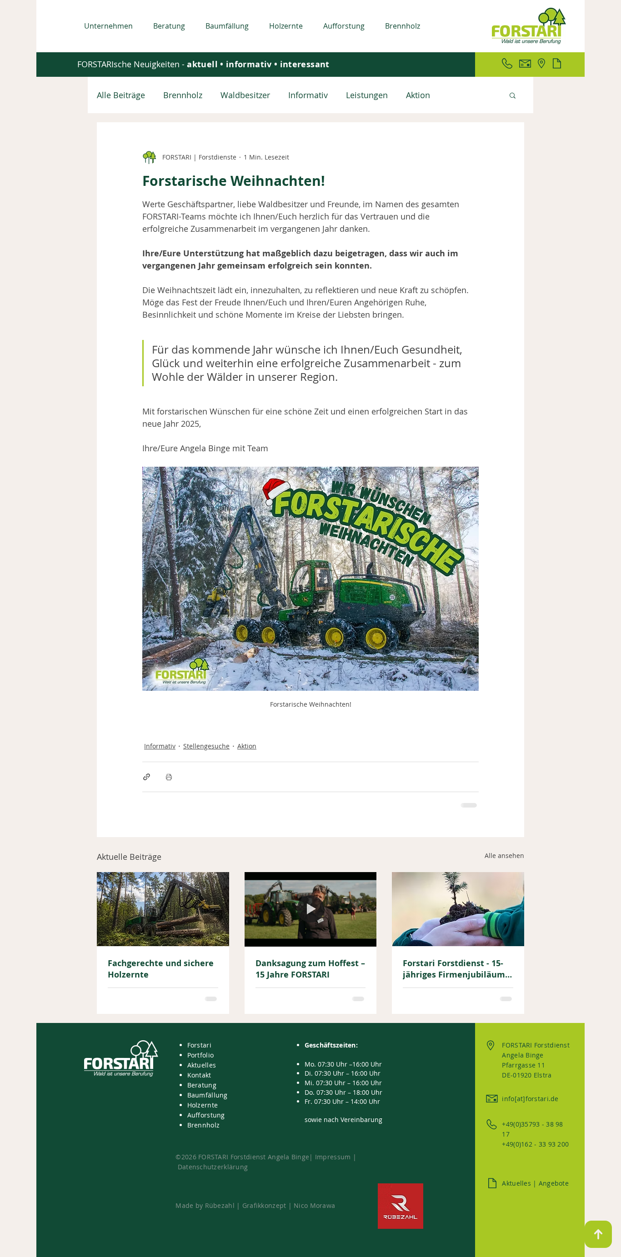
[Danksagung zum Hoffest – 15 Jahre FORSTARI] (311, 909)
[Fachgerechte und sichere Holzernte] (163, 909)
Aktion (418, 95)
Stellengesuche (206, 746)
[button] (111, 26)
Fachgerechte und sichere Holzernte (161, 969)
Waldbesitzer (245, 95)
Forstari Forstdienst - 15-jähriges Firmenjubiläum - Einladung (456, 969)
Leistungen (367, 95)
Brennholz (182, 95)
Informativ (308, 95)
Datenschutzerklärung (213, 1166)
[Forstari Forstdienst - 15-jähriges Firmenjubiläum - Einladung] (458, 909)
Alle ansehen (504, 855)
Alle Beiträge (121, 95)
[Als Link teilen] (146, 777)
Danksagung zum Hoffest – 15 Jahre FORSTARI (310, 969)
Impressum (334, 1156)
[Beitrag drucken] (169, 777)
